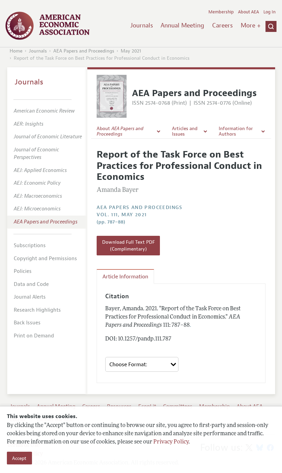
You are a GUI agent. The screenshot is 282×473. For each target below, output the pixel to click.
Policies (23, 271)
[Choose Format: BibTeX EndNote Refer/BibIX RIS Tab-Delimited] (141, 364)
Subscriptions (30, 245)
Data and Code (31, 284)
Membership (221, 12)
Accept (19, 458)
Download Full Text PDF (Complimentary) (128, 245)
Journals (141, 25)
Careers (222, 25)
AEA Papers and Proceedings (83, 51)
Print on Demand (34, 336)
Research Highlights (37, 310)
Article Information (125, 276)
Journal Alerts (30, 297)
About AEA (248, 12)
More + (251, 25)
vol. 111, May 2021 (122, 215)
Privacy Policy (170, 442)
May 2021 (131, 51)
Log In (269, 12)
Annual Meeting (182, 25)
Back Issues (27, 323)
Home (16, 51)
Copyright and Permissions (45, 258)
